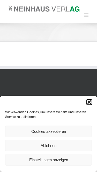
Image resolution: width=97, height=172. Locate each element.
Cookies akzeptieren (48, 131)
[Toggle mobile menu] (86, 15)
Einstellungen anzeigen (48, 160)
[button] (89, 102)
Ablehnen (48, 145)
